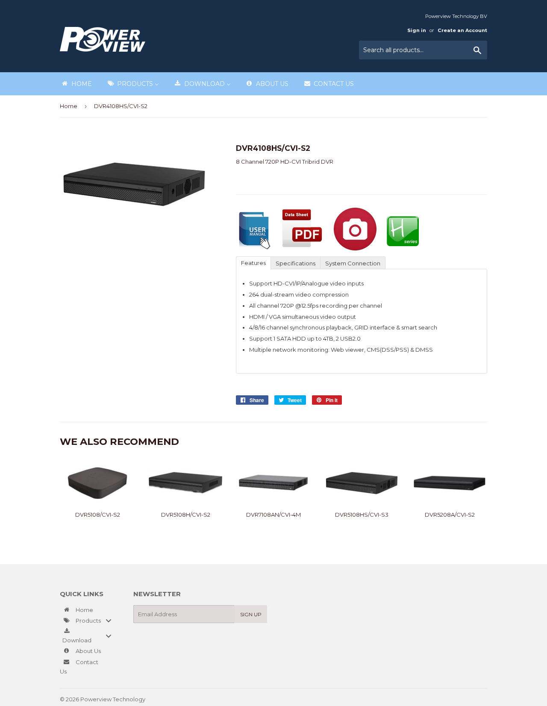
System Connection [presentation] (352, 263)
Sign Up (251, 614)
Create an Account (462, 30)
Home (68, 106)
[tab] (253, 262)
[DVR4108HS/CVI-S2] (253, 248)
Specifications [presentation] (295, 263)
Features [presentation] (253, 262)
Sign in (416, 30)
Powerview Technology (112, 699)
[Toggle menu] (108, 620)
